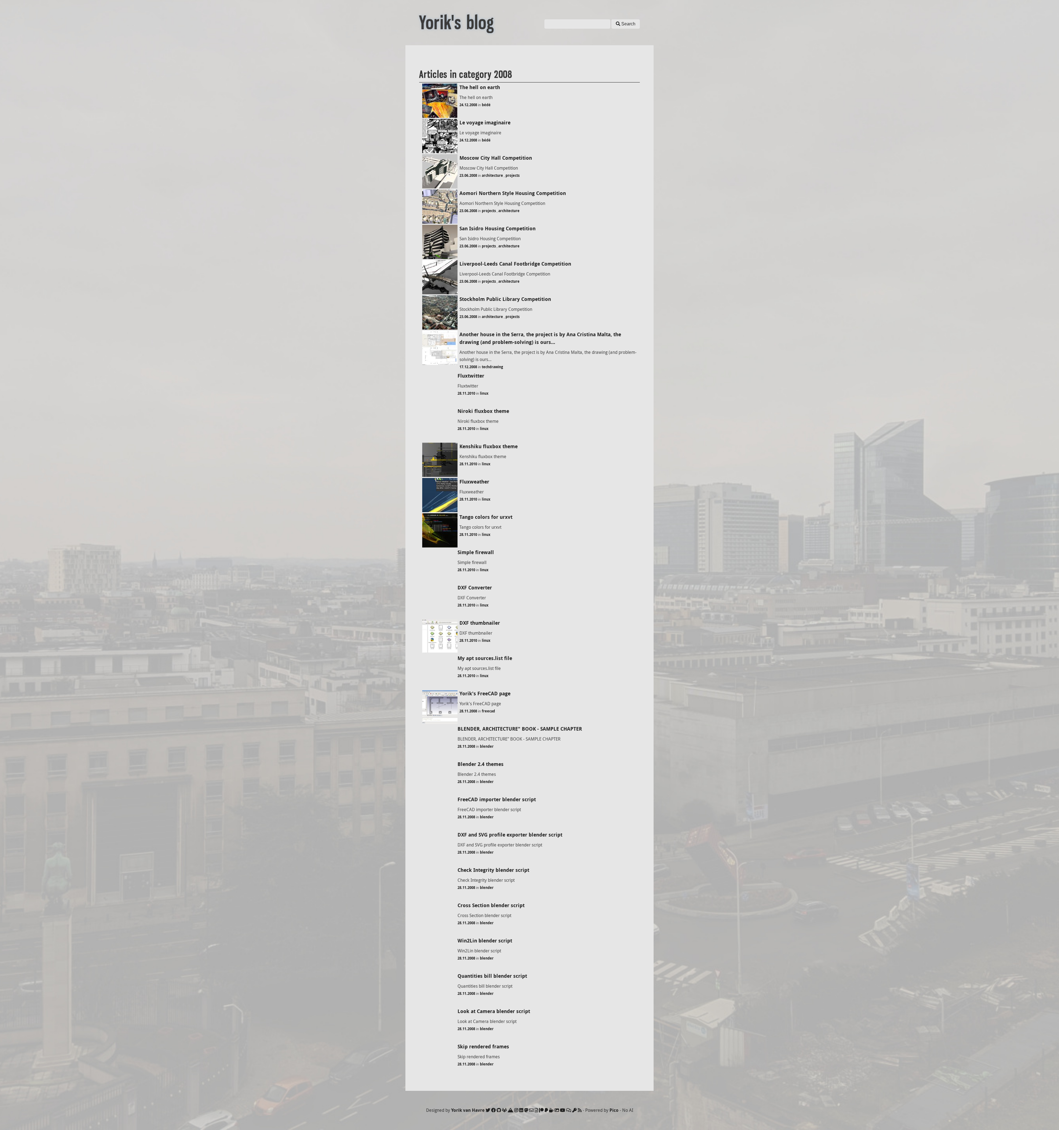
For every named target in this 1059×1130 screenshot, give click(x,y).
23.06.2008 (468, 175)
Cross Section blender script (491, 905)
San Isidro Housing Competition (497, 228)
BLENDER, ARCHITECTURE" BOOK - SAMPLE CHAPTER (520, 728)
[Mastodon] (526, 1110)
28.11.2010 (466, 393)
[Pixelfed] (557, 1110)
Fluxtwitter (471, 375)
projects (513, 175)
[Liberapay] (546, 1110)
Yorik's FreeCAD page (484, 693)
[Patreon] (541, 1110)
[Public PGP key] (574, 1110)
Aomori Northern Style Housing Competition (512, 193)
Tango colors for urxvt (485, 517)
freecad (488, 711)
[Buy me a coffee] (551, 1110)
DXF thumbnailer (479, 622)
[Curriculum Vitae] (536, 1110)
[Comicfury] (568, 1110)
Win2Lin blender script (485, 940)
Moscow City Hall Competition (495, 157)
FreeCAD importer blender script (497, 799)
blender (487, 746)
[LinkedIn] (521, 1110)
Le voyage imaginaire (484, 122)
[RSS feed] (580, 1110)
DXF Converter (475, 587)
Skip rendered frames (483, 1046)
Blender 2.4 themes (481, 764)
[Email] (531, 1110)
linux (484, 393)
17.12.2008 (468, 366)
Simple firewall (476, 552)
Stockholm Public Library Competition (505, 299)
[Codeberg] (510, 1110)
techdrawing (492, 366)
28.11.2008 (468, 711)
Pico (614, 1110)
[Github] (499, 1110)
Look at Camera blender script (494, 1011)
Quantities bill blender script (492, 976)
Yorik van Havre (468, 1110)
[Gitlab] (504, 1110)
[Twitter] (488, 1110)
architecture (492, 175)
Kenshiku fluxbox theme (488, 446)
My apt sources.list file (485, 658)
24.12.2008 (468, 104)
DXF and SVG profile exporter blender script (510, 834)
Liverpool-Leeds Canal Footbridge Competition (515, 263)
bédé (486, 104)
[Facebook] (493, 1110)
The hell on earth (479, 87)
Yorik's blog (456, 22)
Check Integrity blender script (493, 870)
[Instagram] (516, 1110)
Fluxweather (474, 481)
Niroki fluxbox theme (483, 411)
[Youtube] (562, 1110)
